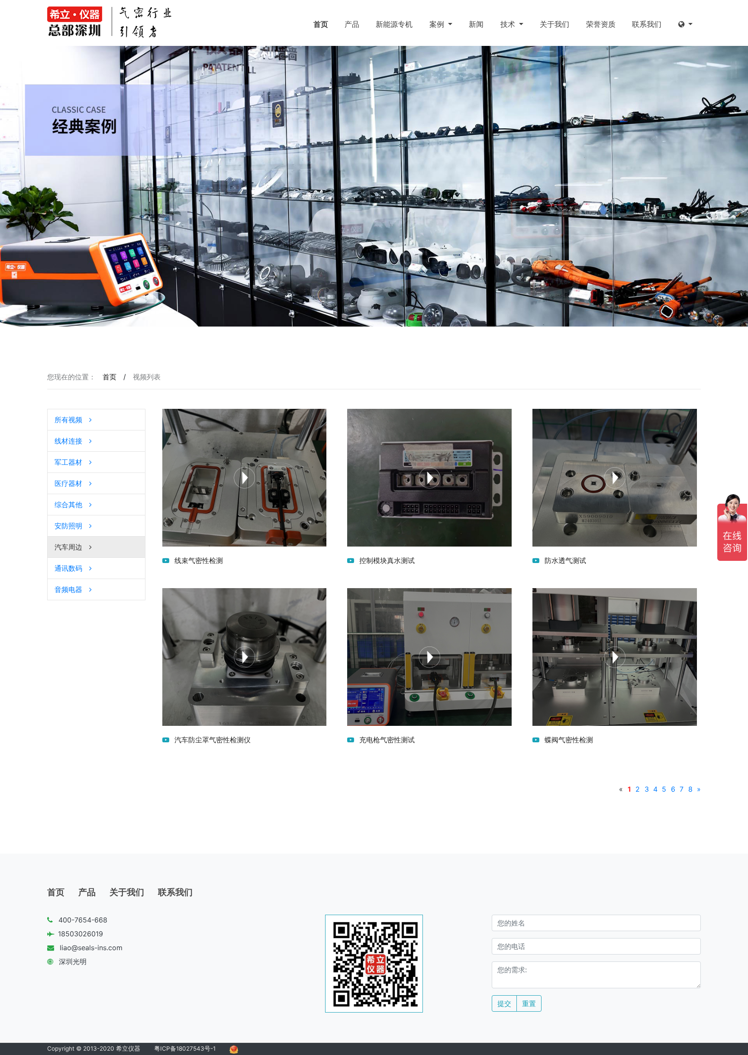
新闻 (476, 24)
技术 (508, 24)
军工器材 (68, 462)
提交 (504, 1003)
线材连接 (68, 441)
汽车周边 (68, 547)
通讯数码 (68, 568)
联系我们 (646, 24)
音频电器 (68, 589)
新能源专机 (394, 24)
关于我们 (554, 24)
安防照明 (68, 525)
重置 (529, 1003)
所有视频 (68, 419)
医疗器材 (68, 483)
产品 (352, 24)
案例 (437, 24)
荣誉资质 (601, 24)
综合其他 (68, 504)
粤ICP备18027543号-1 (185, 1048)
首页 (320, 24)
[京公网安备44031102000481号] (233, 1048)
